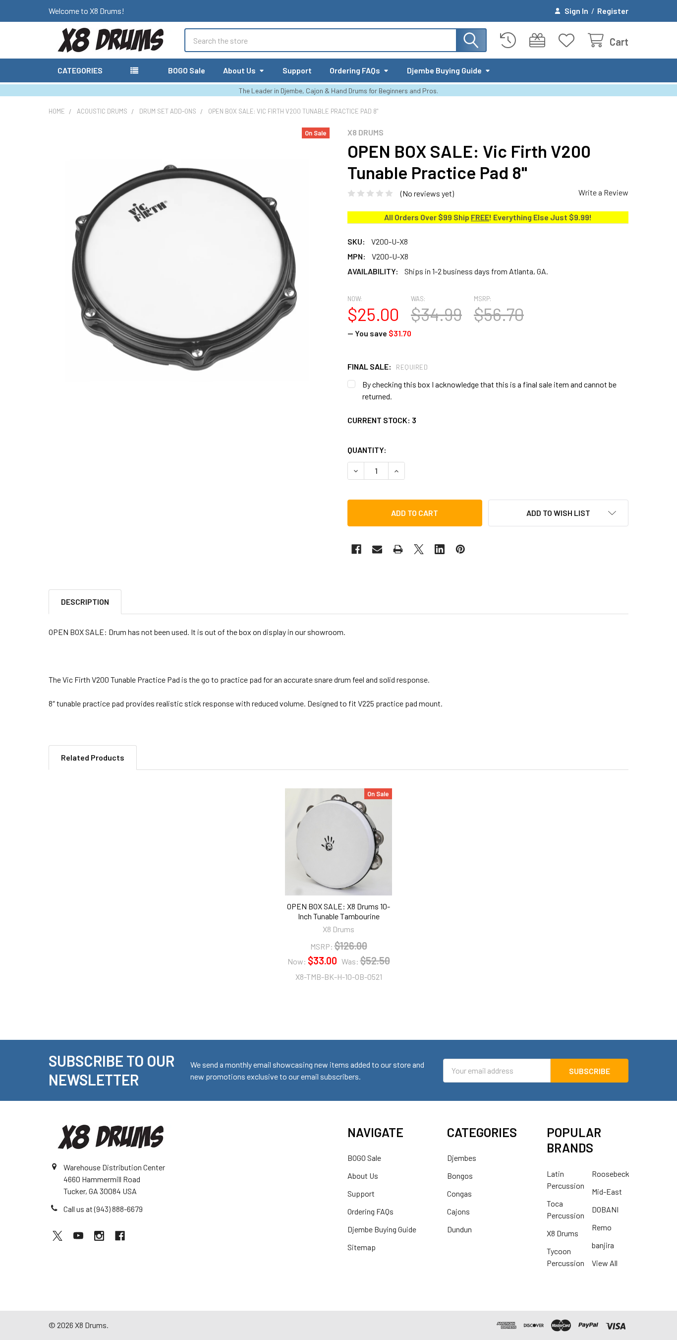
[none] (189, 268)
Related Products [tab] (92, 757)
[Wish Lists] (568, 40)
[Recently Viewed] (510, 40)
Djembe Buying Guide (444, 70)
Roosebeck (610, 1173)
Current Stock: (381, 420)
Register (612, 10)
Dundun (459, 1229)
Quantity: (367, 449)
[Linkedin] (440, 549)
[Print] (398, 549)
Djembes (461, 1157)
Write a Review (603, 192)
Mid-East (607, 1191)
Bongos (460, 1175)
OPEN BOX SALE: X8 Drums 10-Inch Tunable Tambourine (338, 911)
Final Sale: (387, 366)
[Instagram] (99, 1236)
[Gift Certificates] (539, 40)
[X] (419, 549)
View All (605, 1263)
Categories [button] (80, 70)
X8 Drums (562, 1233)
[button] (558, 513)
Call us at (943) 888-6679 (103, 1208)
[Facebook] (356, 549)
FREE (480, 217)
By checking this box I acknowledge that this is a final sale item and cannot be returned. (489, 390)
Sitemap (361, 1247)
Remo (602, 1227)
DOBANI (605, 1209)
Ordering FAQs (355, 70)
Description (85, 601)
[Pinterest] (460, 549)
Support (297, 70)
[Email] (377, 549)
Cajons (458, 1211)
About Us (239, 70)
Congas (459, 1193)
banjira (603, 1245)
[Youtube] (78, 1236)
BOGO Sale (186, 70)
